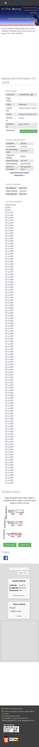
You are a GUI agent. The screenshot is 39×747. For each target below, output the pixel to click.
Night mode (16, 611)
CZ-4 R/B (9, 213)
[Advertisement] (19, 55)
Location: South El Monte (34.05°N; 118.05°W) (30, 10)
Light (13, 608)
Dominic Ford (8, 709)
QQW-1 (8, 207)
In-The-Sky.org (11, 9)
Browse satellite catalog (11, 29)
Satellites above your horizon (21, 31)
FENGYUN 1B (10, 205)
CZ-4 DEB (9, 215)
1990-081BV (24, 124)
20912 (21, 118)
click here (5, 714)
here (18, 716)
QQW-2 (8, 210)
